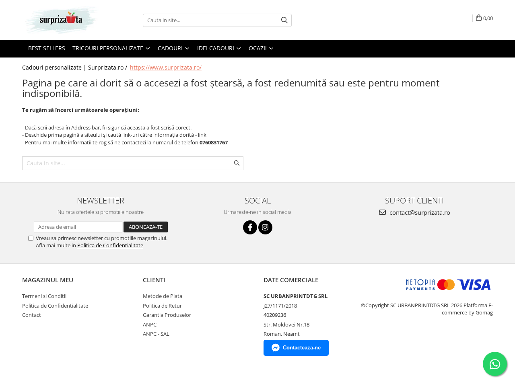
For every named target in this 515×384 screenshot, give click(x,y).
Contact (31, 314)
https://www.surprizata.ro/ (166, 67)
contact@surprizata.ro (419, 212)
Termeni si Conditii (44, 296)
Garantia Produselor (167, 314)
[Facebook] (250, 227)
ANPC (150, 324)
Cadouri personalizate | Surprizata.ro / (75, 67)
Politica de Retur (162, 305)
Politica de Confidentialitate (110, 245)
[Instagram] (265, 227)
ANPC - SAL (156, 333)
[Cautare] (284, 20)
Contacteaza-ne (302, 348)
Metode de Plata (162, 296)
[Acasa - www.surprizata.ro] (62, 20)
